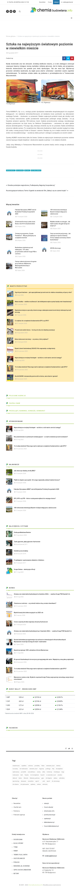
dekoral (15, 778)
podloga (48, 768)
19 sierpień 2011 (21, 563)
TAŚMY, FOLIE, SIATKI (20, 855)
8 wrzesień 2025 (22, 379)
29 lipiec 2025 (20, 682)
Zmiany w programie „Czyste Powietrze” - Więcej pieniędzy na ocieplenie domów (25, 235)
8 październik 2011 (22, 544)
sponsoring (16, 781)
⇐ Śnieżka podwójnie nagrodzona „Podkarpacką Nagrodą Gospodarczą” (30, 185)
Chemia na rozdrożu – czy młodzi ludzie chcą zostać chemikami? (35, 603)
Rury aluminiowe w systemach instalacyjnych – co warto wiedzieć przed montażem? (41, 437)
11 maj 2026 (20, 653)
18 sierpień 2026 (21, 482)
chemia (58, 765)
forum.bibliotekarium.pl (51, 826)
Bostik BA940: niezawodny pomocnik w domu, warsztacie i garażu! (36, 376)
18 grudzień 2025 (22, 332)
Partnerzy (17, 811)
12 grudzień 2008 (21, 535)
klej (53, 768)
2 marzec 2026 (20, 615)
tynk (21, 775)
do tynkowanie (24, 784)
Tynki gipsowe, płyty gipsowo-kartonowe (27, 541)
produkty (37, 765)
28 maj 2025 (20, 360)
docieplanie (59, 768)
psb (44, 781)
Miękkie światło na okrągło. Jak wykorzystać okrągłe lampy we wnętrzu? (60, 224)
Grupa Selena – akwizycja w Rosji (24, 569)
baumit (42, 775)
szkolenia (61, 778)
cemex (39, 784)
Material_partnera (35, 778)
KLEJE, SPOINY (18, 843)
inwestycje (57, 772)
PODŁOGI (16, 862)
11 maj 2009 (20, 572)
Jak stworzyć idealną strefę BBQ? (24, 470)
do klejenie (49, 778)
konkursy (49, 772)
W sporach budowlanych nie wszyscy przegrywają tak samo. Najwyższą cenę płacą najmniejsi (44, 659)
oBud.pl (56, 2)
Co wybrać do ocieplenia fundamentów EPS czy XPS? (32, 320)
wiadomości (16, 765)
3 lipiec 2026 (56, 251)
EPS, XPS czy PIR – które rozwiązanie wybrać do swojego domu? (35, 498)
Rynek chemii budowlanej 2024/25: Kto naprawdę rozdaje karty (35, 348)
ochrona (30, 765)
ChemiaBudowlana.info (35, 885)
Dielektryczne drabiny (21, 551)
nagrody (41, 768)
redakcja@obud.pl (67, 2)
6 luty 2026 (20, 295)
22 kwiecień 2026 (21, 662)
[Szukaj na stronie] (19, 11)
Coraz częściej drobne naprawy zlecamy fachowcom (31, 622)
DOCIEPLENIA (18, 839)
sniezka (60, 775)
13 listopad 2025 (21, 624)
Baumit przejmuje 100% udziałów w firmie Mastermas (31, 650)
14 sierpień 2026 (22, 216)
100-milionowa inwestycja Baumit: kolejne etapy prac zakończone (58, 212)
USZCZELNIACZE (19, 858)
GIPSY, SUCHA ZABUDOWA (22, 870)
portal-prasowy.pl (49, 815)
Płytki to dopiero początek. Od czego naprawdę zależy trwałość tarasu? (37, 480)
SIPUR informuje (55, 248)
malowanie (16, 775)
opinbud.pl (47, 818)
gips (42, 778)
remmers (44, 784)
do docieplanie (34, 775)
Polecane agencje (17, 396)
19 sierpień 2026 (21, 473)
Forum (50, 2)
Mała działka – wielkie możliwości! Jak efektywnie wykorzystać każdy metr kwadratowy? (43, 301)
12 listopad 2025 (22, 342)
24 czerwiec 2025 (22, 351)
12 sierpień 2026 (57, 216)
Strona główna (10, 36)
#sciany (27, 170)
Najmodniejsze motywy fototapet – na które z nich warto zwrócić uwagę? (38, 357)
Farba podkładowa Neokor (22, 532)
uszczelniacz (31, 772)
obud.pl (46, 803)
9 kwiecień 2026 (21, 634)
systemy (33, 784)
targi (62, 772)
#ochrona (19, 170)
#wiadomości (11, 170)
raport (48, 781)
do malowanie (24, 768)
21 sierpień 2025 (22, 323)
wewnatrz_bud (50, 765)
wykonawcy (16, 772)
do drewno (16, 784)
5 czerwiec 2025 (22, 304)
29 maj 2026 (20, 597)
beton (20, 778)
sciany (39, 772)
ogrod (37, 781)
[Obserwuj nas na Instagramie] (14, 11)
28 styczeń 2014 (21, 553)
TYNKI (16, 847)
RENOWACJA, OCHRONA (22, 866)
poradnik (23, 772)
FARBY (16, 851)
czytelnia (23, 765)
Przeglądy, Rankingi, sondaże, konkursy (26, 411)
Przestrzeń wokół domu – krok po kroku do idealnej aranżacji (35, 330)
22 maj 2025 (20, 439)
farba (42, 765)
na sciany (15, 768)
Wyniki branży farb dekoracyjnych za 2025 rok (28, 612)
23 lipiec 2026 (56, 242)
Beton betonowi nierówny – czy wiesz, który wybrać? (31, 339)
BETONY (16, 873)
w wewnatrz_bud (51, 775)
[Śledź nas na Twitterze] (10, 11)
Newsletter (42, 2)
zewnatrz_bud (33, 768)
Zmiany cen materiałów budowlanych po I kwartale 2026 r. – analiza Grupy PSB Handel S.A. (43, 631)
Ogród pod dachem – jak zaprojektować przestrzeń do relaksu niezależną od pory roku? (43, 292)
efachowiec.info (49, 811)
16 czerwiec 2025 (21, 606)
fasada (27, 775)
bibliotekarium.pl (49, 822)
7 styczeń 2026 (21, 315)
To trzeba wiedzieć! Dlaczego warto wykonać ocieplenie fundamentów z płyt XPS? (41, 367)
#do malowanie (36, 170)
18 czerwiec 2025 (22, 369)
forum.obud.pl (48, 807)
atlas (43, 772)
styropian (23, 781)
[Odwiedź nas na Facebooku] (7, 11)
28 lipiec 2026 (21, 226)
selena (55, 778)
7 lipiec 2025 (20, 644)
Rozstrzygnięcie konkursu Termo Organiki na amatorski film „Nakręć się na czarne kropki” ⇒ (37, 191)
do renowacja (56, 781)
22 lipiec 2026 (21, 256)
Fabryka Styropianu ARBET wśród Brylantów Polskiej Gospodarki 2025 (25, 212)
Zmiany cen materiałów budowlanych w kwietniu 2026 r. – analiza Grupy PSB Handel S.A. (42, 594)
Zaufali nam (14, 403)
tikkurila (26, 778)
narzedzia (30, 781)
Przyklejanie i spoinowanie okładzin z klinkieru (29, 560)
